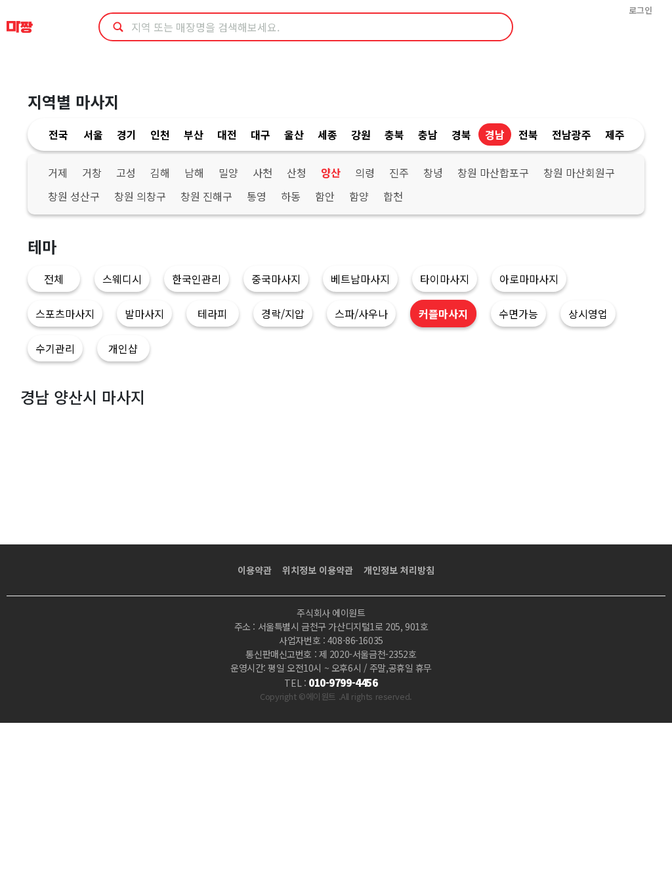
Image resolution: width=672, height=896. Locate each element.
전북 (528, 134)
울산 (294, 134)
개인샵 (123, 348)
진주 (399, 172)
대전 (227, 134)
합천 (393, 196)
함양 (359, 196)
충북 (394, 134)
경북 (461, 134)
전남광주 (571, 134)
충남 (428, 134)
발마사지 (144, 313)
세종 (327, 134)
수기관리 (55, 348)
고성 (126, 172)
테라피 (212, 313)
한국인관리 (196, 279)
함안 (325, 196)
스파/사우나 (361, 313)
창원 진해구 (206, 196)
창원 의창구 (140, 196)
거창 (92, 172)
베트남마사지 (360, 279)
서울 (93, 134)
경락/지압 (282, 313)
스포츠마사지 (64, 313)
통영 (256, 196)
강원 (361, 134)
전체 (54, 279)
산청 (296, 172)
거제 (58, 172)
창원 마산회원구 (579, 172)
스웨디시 (122, 279)
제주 (615, 134)
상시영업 (588, 313)
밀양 (228, 172)
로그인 (640, 10)
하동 (291, 196)
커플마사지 (443, 313)
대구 (260, 134)
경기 (126, 134)
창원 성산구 (74, 196)
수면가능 (518, 313)
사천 (262, 172)
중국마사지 (276, 279)
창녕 (433, 172)
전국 (58, 134)
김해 (160, 172)
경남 (495, 134)
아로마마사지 (528, 279)
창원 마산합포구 (493, 172)
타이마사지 (444, 279)
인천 (160, 134)
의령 (365, 172)
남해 (194, 172)
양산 (331, 172)
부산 (193, 134)
